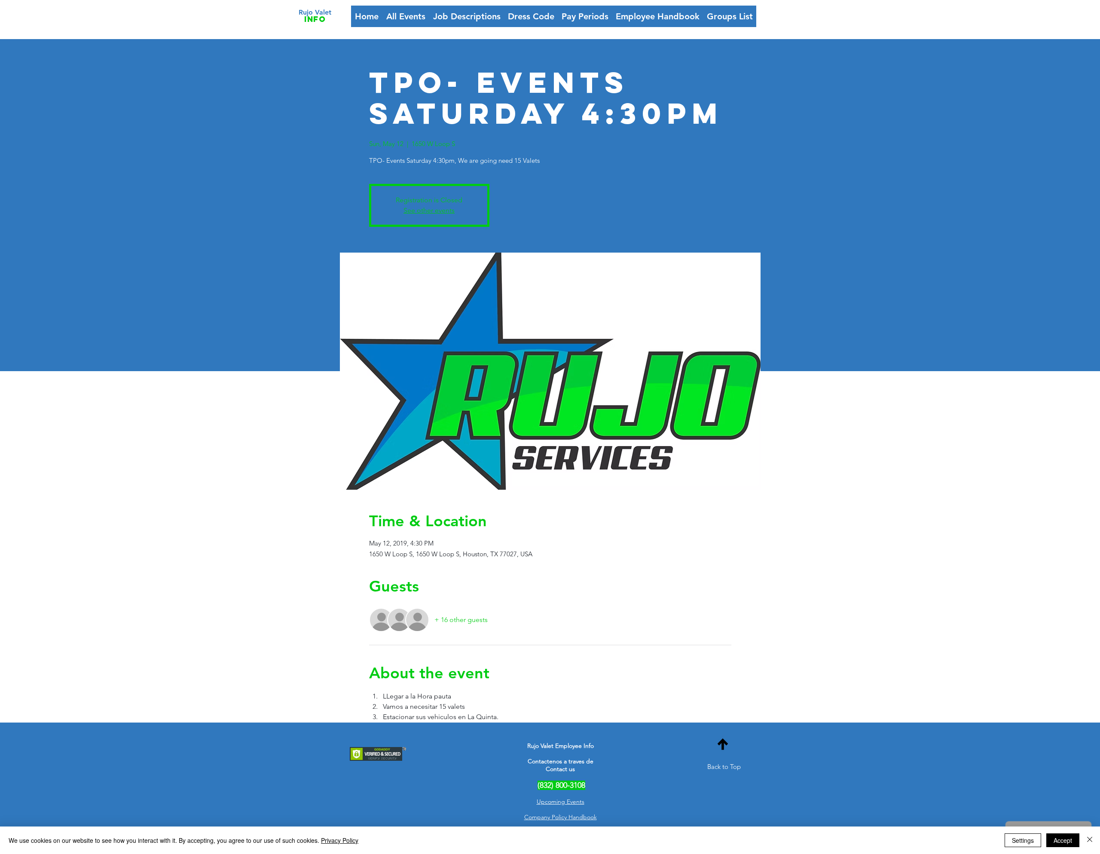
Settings (1023, 840)
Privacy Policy (339, 840)
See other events (429, 210)
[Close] (1090, 840)
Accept (1063, 840)
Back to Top (724, 766)
